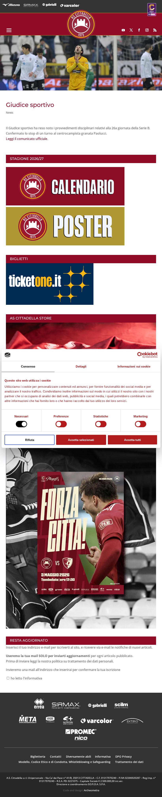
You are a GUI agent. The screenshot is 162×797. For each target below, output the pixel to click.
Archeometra (91, 790)
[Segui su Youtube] (123, 30)
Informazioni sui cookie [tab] (134, 366)
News (9, 112)
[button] (81, 62)
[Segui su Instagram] (147, 30)
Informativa (103, 756)
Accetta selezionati (81, 440)
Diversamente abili (78, 756)
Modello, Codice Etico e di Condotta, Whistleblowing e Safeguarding (64, 762)
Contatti (56, 756)
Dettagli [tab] (81, 366)
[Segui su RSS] (155, 30)
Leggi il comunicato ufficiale (26, 139)
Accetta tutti (132, 440)
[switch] (61, 424)
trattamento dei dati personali (90, 661)
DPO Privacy (123, 756)
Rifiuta (29, 440)
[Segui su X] (131, 30)
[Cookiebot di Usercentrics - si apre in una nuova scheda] (140, 355)
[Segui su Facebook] (139, 30)
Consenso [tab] (28, 366)
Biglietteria (37, 756)
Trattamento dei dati (129, 762)
